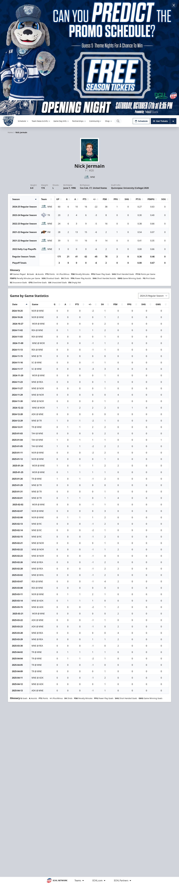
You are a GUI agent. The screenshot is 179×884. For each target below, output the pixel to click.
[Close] (174, 5)
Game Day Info (59, 121)
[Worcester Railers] (8, 121)
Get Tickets (162, 121)
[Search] (118, 121)
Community (94, 121)
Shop (107, 121)
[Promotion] (89, 107)
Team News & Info (40, 121)
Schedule (22, 121)
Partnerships (77, 121)
